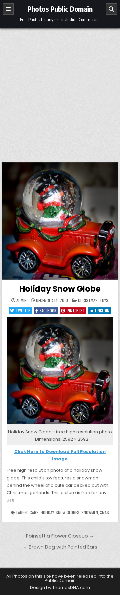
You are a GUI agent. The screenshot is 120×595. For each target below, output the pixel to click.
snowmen (89, 512)
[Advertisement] (60, 92)
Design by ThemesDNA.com (60, 587)
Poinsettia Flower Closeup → (60, 536)
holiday (47, 512)
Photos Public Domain (59, 8)
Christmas (88, 300)
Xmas (104, 512)
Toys (104, 300)
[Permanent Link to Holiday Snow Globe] (60, 221)
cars (34, 512)
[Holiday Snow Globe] (60, 424)
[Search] (111, 9)
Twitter (23, 310)
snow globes (67, 512)
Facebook (48, 310)
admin (21, 300)
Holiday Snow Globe (59, 288)
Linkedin (102, 310)
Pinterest (76, 310)
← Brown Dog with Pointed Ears (60, 547)
